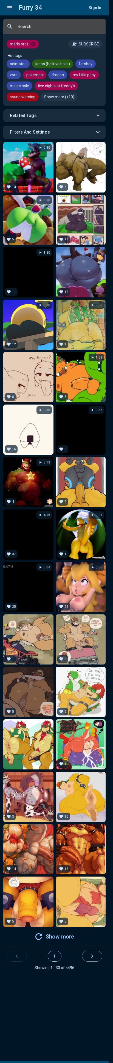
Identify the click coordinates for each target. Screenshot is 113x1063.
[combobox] (59, 28)
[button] (54, 115)
